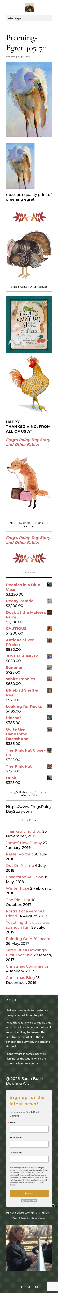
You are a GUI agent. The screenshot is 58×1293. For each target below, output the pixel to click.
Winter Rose (17, 888)
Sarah (12, 56)
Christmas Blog (20, 977)
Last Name (16, 1152)
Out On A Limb (20, 865)
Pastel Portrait (19, 854)
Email (13, 1122)
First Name (16, 1137)
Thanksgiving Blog (23, 831)
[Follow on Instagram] (36, 1287)
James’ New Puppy (24, 843)
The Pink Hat (18, 900)
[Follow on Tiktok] (29, 1287)
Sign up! (29, 1193)
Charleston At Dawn (25, 877)
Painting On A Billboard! (29, 939)
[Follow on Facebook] (21, 1287)
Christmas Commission (27, 966)
